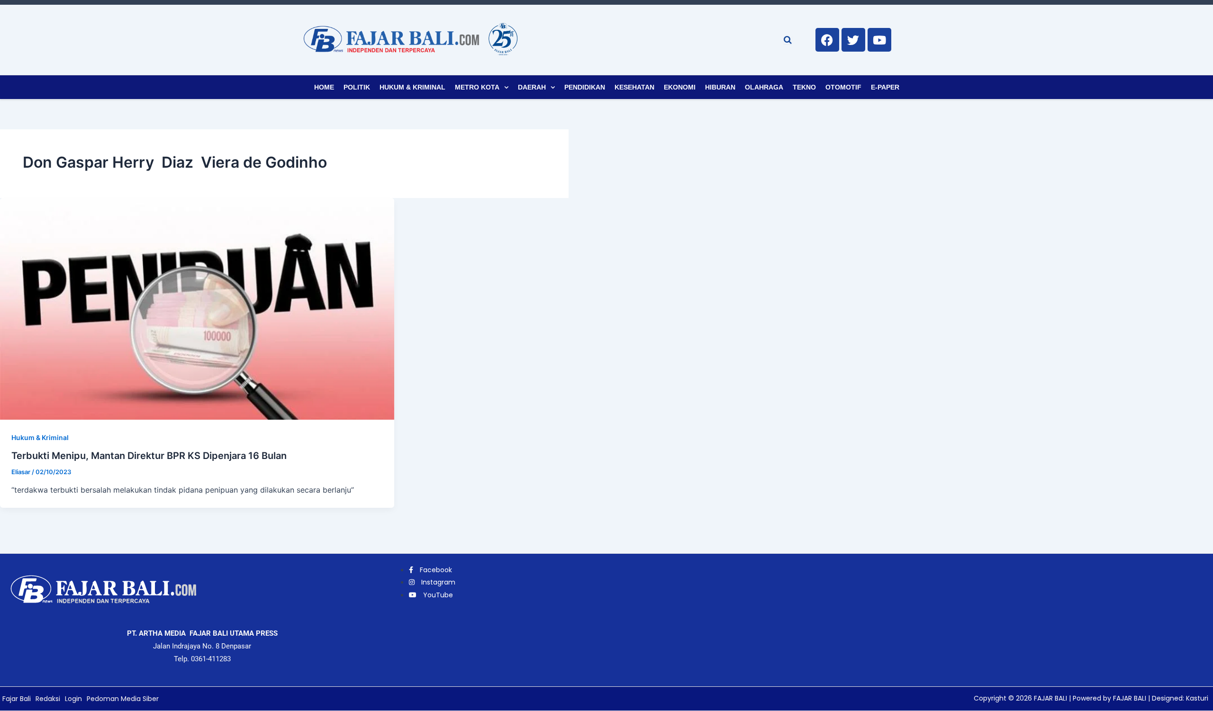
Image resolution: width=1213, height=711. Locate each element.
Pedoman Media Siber (123, 698)
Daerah (532, 87)
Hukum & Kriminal (412, 87)
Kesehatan (634, 87)
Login (73, 698)
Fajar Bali (16, 698)
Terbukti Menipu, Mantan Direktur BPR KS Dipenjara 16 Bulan (149, 455)
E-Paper (885, 87)
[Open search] (788, 40)
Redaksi (48, 698)
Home (324, 87)
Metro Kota (477, 87)
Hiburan (720, 87)
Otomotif (843, 87)
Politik (357, 87)
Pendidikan (584, 87)
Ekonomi (680, 87)
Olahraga (764, 87)
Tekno (804, 87)
